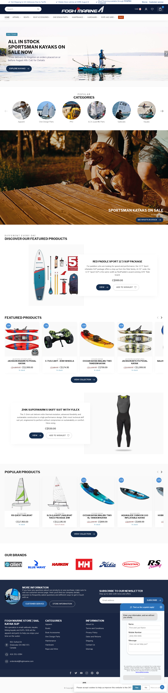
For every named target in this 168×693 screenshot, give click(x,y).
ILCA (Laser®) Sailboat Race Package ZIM (59, 516)
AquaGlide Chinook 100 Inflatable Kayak (134, 516)
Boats (26, 17)
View (101, 287)
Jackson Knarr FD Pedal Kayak (22, 362)
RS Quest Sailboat (21, 515)
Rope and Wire (107, 17)
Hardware (92, 17)
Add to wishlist (124, 287)
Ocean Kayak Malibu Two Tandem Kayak (97, 362)
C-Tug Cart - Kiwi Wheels (59, 361)
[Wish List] (152, 9)
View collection (82, 379)
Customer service (156, 2)
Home (7, 17)
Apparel (15, 17)
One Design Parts (60, 17)
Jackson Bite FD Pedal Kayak (135, 362)
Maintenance (77, 17)
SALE (121, 17)
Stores (144, 2)
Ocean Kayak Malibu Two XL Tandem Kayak (97, 516)
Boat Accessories (41, 17)
